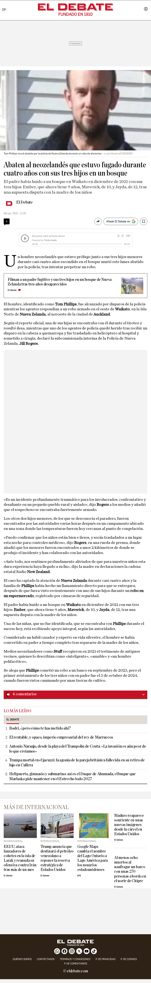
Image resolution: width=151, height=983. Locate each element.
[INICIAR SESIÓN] (146, 9)
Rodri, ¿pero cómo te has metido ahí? (40, 728)
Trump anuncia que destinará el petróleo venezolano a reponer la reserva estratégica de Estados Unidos (57, 858)
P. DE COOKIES (129, 959)
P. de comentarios (75, 963)
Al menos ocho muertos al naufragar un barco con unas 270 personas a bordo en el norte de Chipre (130, 869)
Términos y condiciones (75, 959)
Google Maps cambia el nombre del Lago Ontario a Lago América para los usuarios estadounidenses (92, 858)
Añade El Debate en (118, 221)
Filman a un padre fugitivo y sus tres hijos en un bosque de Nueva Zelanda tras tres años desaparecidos (60, 282)
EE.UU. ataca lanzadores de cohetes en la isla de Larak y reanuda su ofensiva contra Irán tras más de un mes (20, 858)
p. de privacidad (105, 959)
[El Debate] (75, 7)
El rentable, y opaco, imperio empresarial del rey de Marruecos (61, 737)
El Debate (24, 202)
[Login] (146, 9)
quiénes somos (22, 959)
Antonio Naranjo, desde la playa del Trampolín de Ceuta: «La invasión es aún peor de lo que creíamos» (77, 748)
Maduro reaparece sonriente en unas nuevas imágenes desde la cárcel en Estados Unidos (129, 824)
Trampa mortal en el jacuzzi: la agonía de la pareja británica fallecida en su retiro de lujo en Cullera (77, 762)
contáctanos (46, 959)
